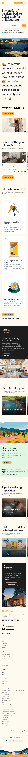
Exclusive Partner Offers (7, 715)
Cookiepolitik (8, 734)
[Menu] (25, 3)
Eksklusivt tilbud (5, 698)
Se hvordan (7, 462)
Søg (24, 25)
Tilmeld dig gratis (18, 2)
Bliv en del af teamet (6, 639)
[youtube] (18, 620)
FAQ (3, 672)
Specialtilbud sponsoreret (8, 711)
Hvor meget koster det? (7, 661)
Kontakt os (4, 674)
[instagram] (6, 620)
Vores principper (6, 654)
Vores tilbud (4, 692)
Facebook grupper (6, 688)
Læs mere (6, 355)
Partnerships (5, 726)
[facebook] (3, 620)
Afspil (15, 125)
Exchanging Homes (6, 700)
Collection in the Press (7, 702)
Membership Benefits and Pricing (10, 709)
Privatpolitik (22, 731)
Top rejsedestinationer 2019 (8, 694)
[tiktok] (9, 620)
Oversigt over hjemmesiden (14, 737)
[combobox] (14, 25)
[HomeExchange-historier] (14, 507)
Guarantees (4, 707)
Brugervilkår (6, 731)
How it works (5, 717)
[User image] (24, 161)
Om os (3, 686)
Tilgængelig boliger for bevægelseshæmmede (13, 690)
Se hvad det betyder (12, 474)
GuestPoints (4, 658)
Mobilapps (4, 643)
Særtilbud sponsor (6, 696)
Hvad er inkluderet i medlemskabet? (10, 318)
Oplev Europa (5, 683)
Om (3, 637)
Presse (3, 647)
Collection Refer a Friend (7, 704)
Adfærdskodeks (14, 731)
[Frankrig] (14, 547)
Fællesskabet (5, 645)
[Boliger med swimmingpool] (14, 405)
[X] (15, 620)
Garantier (4, 663)
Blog (3, 641)
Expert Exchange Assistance (8, 713)
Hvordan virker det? (6, 656)
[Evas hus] (14, 162)
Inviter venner (5, 665)
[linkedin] (12, 620)
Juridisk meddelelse (18, 734)
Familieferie (4, 681)
